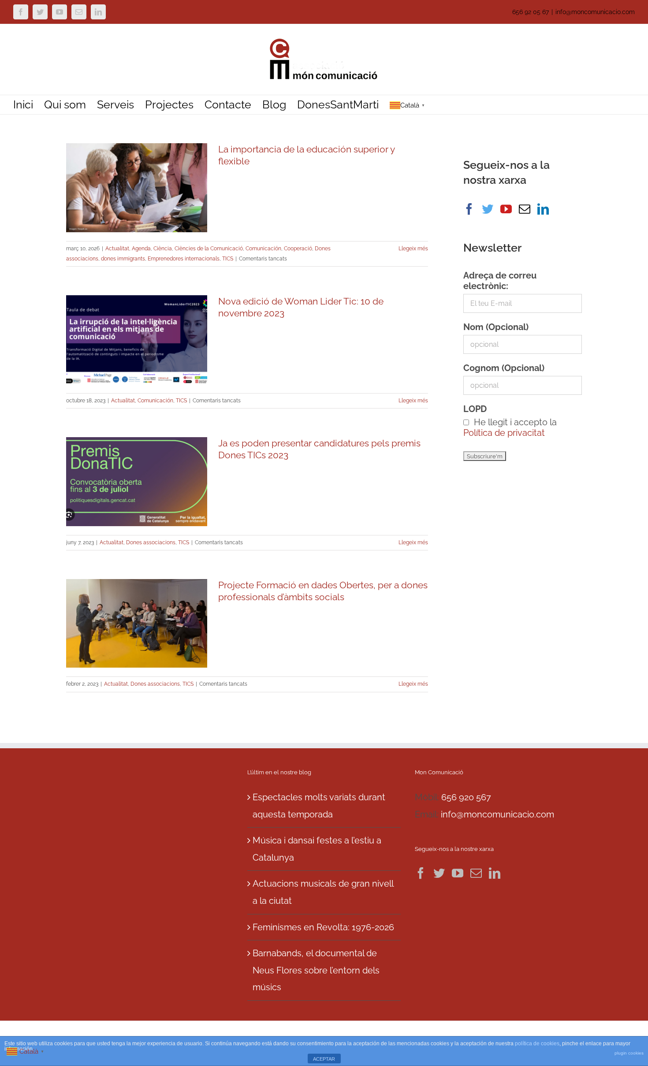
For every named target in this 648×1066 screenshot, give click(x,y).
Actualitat (117, 248)
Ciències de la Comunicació (209, 248)
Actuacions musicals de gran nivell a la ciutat (323, 892)
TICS (227, 259)
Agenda (141, 248)
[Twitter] (487, 209)
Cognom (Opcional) (503, 368)
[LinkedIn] (543, 209)
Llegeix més (413, 248)
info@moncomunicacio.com (595, 11)
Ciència (162, 248)
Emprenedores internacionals (184, 259)
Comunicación (263, 248)
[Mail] (524, 209)
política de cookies (537, 1043)
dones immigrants (123, 259)
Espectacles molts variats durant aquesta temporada (319, 806)
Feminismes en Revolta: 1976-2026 (323, 927)
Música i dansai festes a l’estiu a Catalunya (317, 849)
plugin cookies (629, 1053)
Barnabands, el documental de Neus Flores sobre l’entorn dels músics (316, 970)
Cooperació (298, 248)
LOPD (475, 409)
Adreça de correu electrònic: (499, 280)
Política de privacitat (504, 432)
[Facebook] (469, 209)
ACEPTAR (324, 1059)
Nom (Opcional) (496, 327)
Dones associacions (150, 542)
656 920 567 (466, 797)
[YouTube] (506, 209)
